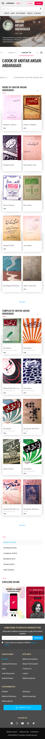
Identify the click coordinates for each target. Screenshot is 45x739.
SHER (13, 13)
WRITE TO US (24, 707)
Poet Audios (8, 570)
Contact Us (27, 668)
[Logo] (10, 3)
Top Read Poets (9, 548)
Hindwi (5, 691)
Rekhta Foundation (30, 659)
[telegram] (33, 723)
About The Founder (30, 664)
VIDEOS (30, 13)
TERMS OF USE (24, 732)
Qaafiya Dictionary (9, 664)
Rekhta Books (7, 701)
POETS (6, 13)
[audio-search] (40, 9)
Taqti (4, 668)
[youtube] (22, 723)
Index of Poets (9, 542)
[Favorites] (34, 22)
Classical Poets (10, 553)
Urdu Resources (8, 673)
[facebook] (12, 723)
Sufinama (26, 691)
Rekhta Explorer (28, 678)
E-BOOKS (37, 13)
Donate (30, 3)
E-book (26, 52)
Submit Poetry (7, 678)
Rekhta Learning (28, 696)
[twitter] (17, 723)
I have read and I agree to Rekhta (21, 643)
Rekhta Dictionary (9, 696)
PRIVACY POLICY (12, 732)
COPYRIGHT (34, 732)
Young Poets (8, 564)
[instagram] (28, 723)
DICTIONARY (20, 13)
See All (22, 302)
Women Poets (9, 559)
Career (25, 673)
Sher (12, 52)
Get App (38, 3)
